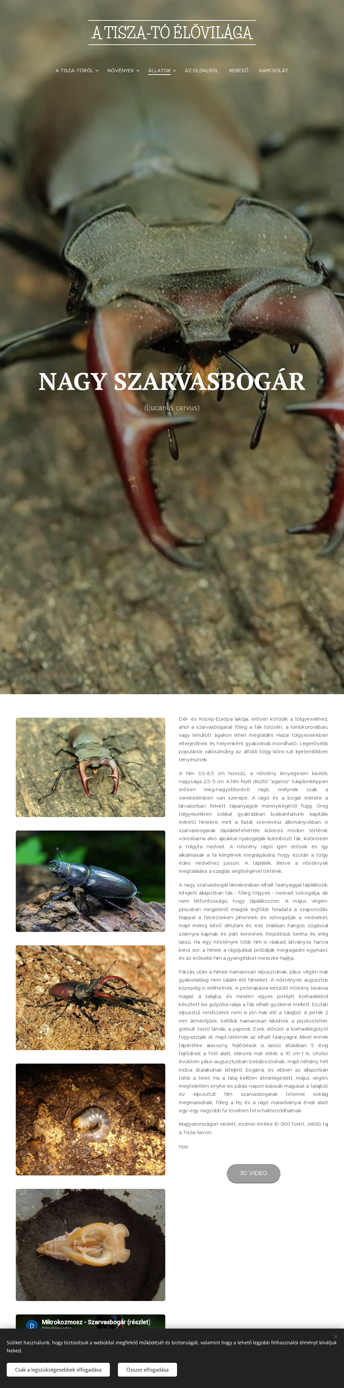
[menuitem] (78, 70)
